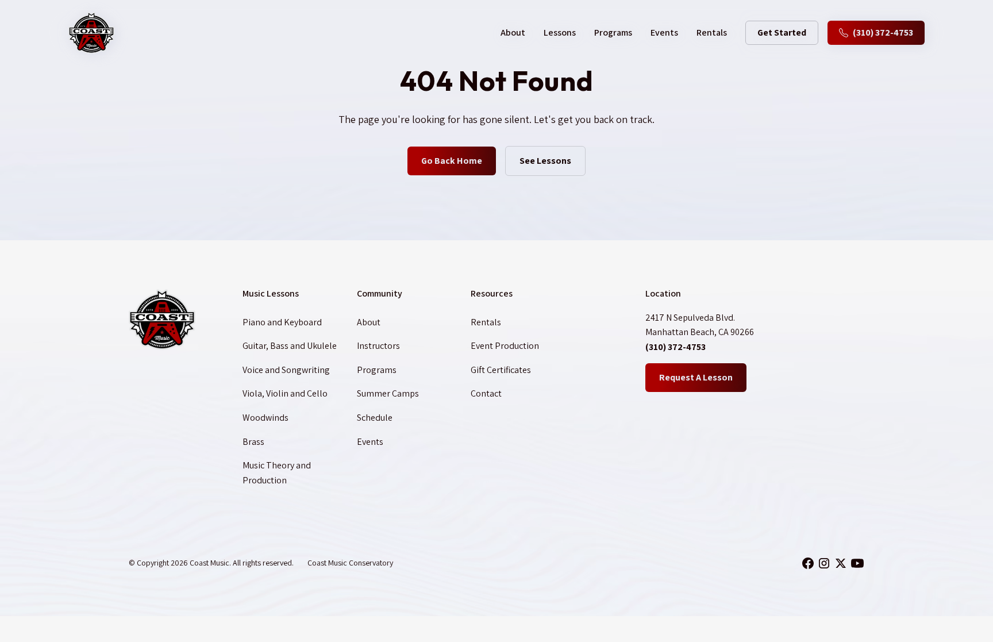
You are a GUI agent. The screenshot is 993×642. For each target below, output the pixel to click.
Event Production (505, 346)
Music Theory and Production (277, 472)
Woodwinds (265, 418)
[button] (512, 33)
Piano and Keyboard (282, 322)
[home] (91, 33)
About (368, 322)
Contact (486, 393)
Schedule (374, 418)
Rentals (711, 32)
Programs (613, 32)
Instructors (378, 346)
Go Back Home (451, 161)
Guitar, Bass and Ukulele (290, 346)
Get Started (781, 32)
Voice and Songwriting (286, 370)
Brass (253, 442)
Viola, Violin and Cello (285, 393)
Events (664, 32)
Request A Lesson (696, 377)
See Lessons (545, 161)
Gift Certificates (501, 370)
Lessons (560, 32)
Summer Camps (388, 393)
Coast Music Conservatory (350, 563)
